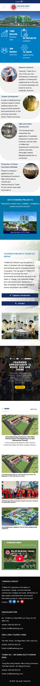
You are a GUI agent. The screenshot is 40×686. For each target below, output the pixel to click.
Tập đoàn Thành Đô (23, 681)
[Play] (11, 359)
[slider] (17, 358)
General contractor (26, 67)
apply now (20, 387)
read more (33, 409)
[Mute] (25, 359)
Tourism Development (9, 96)
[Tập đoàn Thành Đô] (20, 7)
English (18, 1)
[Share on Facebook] (10, 601)
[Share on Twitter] (14, 601)
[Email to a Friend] (18, 601)
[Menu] (3, 7)
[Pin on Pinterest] (22, 601)
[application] (20, 358)
